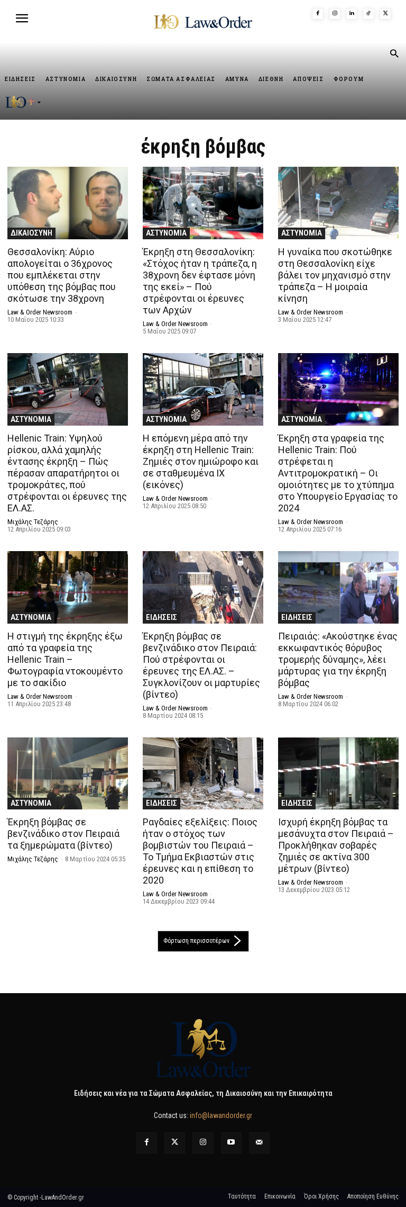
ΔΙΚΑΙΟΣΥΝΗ (31, 233)
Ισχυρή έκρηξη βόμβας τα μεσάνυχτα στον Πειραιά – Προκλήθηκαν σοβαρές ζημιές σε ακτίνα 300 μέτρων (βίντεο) (336, 845)
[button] (394, 54)
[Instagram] (334, 14)
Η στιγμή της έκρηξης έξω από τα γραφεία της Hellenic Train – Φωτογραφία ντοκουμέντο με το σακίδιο (65, 659)
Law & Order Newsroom (39, 312)
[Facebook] (318, 14)
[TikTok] (368, 14)
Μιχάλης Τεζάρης (32, 522)
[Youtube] (231, 1142)
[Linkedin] (351, 14)
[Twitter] (174, 1142)
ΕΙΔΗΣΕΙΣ (161, 617)
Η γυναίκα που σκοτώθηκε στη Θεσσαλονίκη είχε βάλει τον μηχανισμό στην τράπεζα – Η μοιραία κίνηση (335, 275)
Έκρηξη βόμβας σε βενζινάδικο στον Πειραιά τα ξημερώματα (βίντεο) (63, 833)
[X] (385, 14)
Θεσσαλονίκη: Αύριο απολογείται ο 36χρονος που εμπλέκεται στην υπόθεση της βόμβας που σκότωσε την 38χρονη (61, 275)
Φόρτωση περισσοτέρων (196, 940)
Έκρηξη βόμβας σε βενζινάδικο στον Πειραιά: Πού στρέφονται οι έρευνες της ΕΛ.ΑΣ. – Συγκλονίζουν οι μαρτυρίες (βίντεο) (201, 665)
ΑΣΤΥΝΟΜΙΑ (166, 233)
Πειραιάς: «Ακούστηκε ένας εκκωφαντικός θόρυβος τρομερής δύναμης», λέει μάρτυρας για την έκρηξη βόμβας (338, 659)
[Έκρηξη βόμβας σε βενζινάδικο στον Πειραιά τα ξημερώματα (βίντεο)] (67, 773)
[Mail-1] (259, 1142)
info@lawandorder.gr (221, 1115)
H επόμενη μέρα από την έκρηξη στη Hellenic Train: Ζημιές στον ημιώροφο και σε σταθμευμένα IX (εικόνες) (201, 461)
